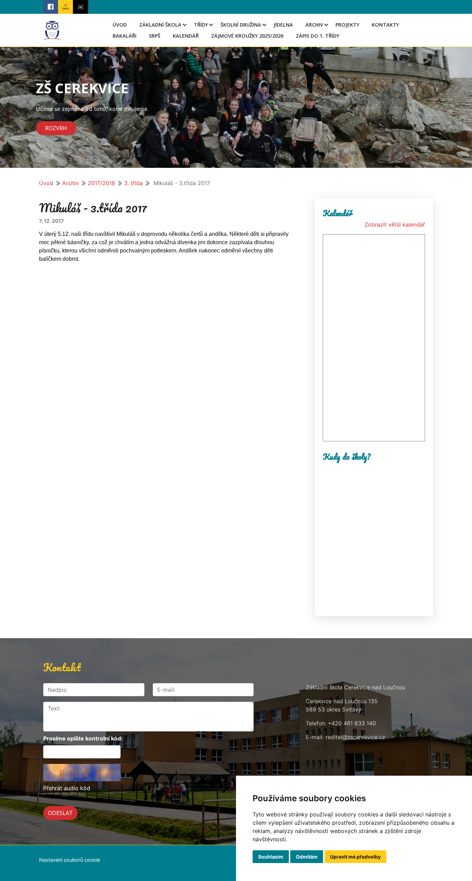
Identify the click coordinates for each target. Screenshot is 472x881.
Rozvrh (56, 128)
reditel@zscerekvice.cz (355, 737)
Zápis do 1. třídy (317, 35)
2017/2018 (101, 183)
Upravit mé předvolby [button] (355, 857)
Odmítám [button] (307, 857)
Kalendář (186, 35)
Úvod (120, 24)
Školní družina (240, 24)
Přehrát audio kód (66, 788)
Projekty (347, 24)
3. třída (133, 183)
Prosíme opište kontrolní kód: (83, 738)
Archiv (314, 24)
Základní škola (160, 24)
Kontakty (385, 24)
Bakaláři (124, 35)
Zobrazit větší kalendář (395, 224)
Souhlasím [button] (270, 857)
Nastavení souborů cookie (69, 860)
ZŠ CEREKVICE (82, 87)
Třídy (201, 24)
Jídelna (283, 24)
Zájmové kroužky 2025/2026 (247, 35)
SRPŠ (154, 35)
